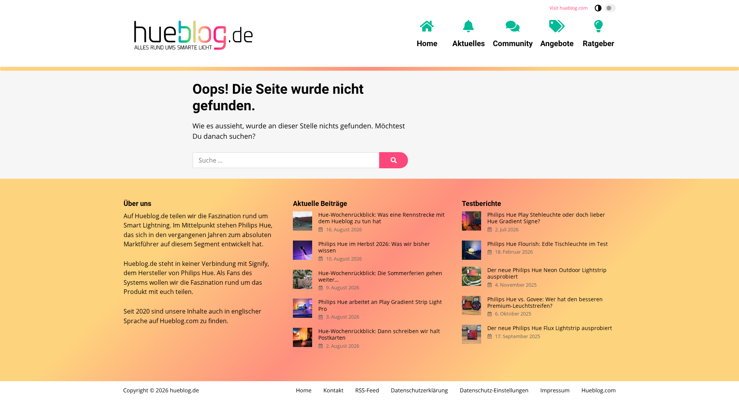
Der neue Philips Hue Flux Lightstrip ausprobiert (549, 328)
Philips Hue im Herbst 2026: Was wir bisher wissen (374, 247)
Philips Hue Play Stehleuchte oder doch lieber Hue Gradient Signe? (546, 218)
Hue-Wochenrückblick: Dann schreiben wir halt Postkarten (379, 334)
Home (304, 390)
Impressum (555, 390)
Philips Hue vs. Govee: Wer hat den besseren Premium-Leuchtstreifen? (545, 302)
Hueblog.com (179, 321)
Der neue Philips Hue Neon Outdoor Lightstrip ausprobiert (547, 273)
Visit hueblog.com (569, 8)
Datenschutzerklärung (419, 390)
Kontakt (333, 390)
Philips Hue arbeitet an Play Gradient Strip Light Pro (380, 305)
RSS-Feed (367, 390)
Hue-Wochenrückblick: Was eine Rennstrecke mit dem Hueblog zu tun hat (381, 218)
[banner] (191, 34)
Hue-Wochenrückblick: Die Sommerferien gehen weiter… (380, 276)
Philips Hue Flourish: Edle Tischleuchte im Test (547, 244)
